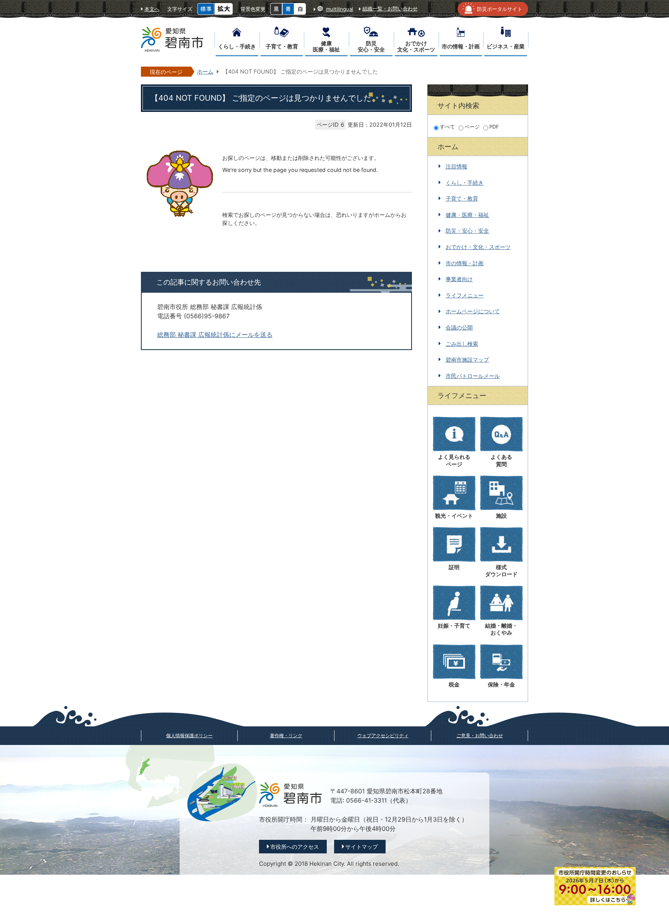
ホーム (205, 71)
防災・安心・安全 (467, 230)
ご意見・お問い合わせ (479, 735)
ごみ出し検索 (462, 343)
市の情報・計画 (465, 263)
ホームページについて (473, 311)
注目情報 (456, 166)
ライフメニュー (465, 295)
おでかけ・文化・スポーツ (478, 247)
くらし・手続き (465, 182)
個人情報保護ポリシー (189, 735)
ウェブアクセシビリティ (382, 735)
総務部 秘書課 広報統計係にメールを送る (215, 334)
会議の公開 (459, 327)
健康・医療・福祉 (467, 214)
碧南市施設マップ (467, 359)
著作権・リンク (286, 735)
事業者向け (459, 279)
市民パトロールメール (473, 375)
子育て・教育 (462, 198)
